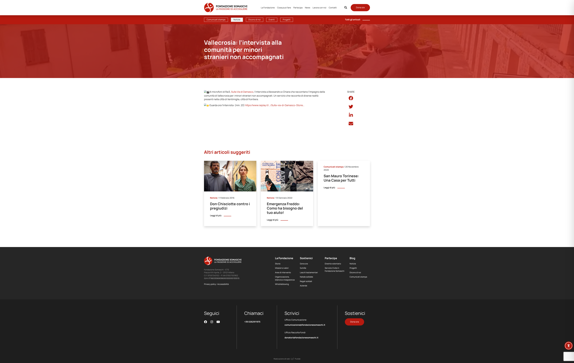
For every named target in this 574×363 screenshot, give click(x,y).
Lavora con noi (319, 7)
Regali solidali (306, 281)
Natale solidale (306, 276)
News (307, 7)
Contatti (333, 7)
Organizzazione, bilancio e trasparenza (285, 278)
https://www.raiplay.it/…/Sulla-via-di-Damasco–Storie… (274, 105)
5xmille (303, 268)
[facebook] (205, 322)
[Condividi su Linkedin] (351, 115)
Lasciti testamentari (309, 272)
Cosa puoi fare (284, 7)
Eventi (272, 19)
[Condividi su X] (351, 106)
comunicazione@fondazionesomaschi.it (304, 325)
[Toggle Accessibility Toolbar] (569, 346)
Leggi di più (216, 215)
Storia (277, 263)
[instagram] (211, 322)
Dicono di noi (254, 19)
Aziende (303, 285)
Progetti (287, 19)
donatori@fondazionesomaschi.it (301, 337)
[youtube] (218, 322)
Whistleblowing (282, 284)
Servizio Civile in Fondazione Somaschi (334, 269)
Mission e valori (282, 268)
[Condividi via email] (351, 123)
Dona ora (360, 7)
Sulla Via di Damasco (242, 91)
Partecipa (297, 7)
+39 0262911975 (252, 321)
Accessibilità (223, 284)
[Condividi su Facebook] (351, 98)
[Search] (345, 7)
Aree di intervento (283, 272)
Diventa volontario (333, 263)
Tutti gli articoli (352, 19)
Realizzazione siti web (282, 359)
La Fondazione (268, 7)
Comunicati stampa (216, 19)
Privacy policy (210, 284)
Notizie (236, 19)
